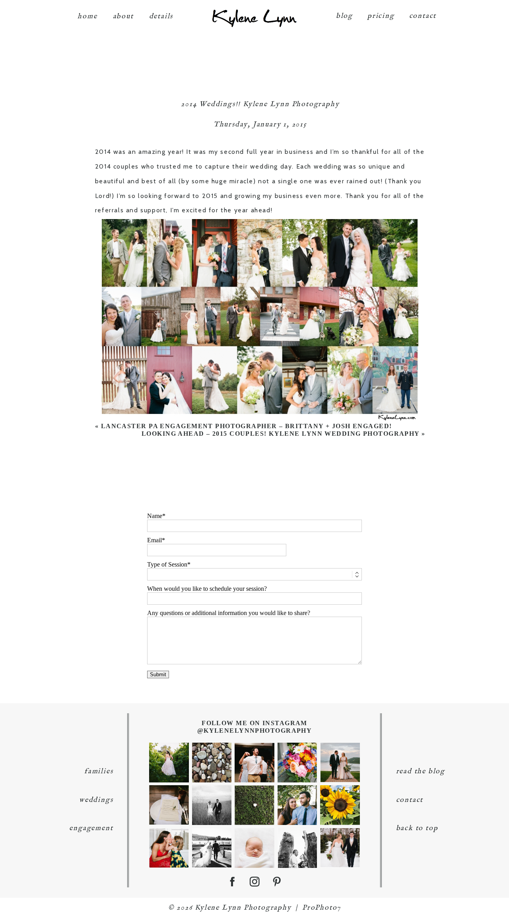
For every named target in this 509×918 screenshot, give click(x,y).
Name (154, 515)
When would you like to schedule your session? (207, 588)
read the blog (420, 771)
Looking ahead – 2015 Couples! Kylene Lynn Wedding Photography (281, 433)
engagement (91, 828)
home (87, 16)
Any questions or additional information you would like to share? (228, 612)
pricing (380, 16)
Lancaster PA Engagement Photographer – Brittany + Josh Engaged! (246, 426)
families (98, 771)
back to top (417, 828)
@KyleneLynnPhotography (254, 730)
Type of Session (167, 564)
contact (423, 16)
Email (154, 540)
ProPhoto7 (321, 907)
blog (344, 16)
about (123, 16)
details (161, 16)
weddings (96, 800)
